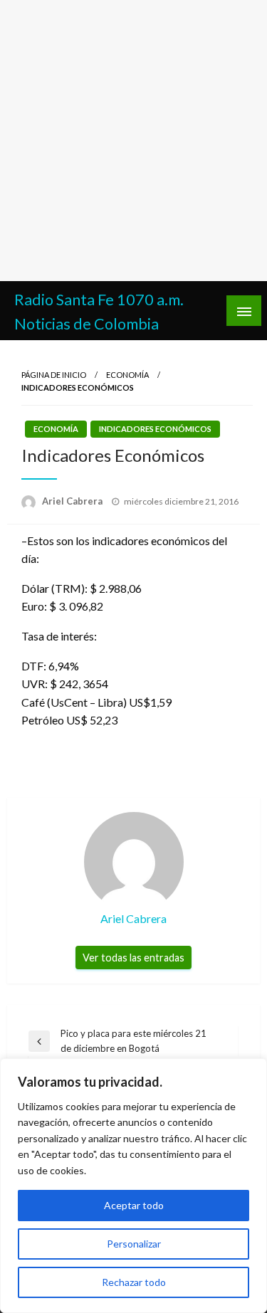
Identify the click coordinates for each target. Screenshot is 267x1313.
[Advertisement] (133, 140)
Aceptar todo (134, 1205)
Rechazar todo (134, 1282)
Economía (127, 374)
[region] (133, 1185)
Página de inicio (53, 374)
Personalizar (134, 1244)
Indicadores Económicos (155, 428)
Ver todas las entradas (133, 957)
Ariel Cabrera (73, 501)
